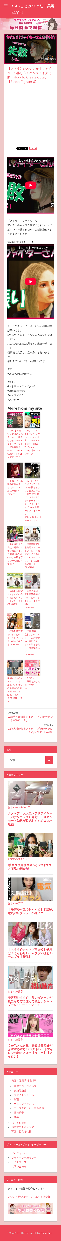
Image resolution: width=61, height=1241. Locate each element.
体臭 (16, 1117)
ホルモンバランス (24, 1103)
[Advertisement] (30, 114)
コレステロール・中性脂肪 (29, 1108)
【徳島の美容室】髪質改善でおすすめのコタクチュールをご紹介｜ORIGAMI (32, 599)
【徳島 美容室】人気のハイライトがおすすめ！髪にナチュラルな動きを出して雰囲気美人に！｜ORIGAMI (32, 643)
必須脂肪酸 (20, 1090)
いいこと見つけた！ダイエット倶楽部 (29, 1196)
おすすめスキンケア (22, 1127)
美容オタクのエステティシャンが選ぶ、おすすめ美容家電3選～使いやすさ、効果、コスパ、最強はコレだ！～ (15, 690)
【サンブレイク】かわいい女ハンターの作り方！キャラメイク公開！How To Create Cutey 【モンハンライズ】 (32, 442)
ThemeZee (46, 1233)
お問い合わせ (18, 1166)
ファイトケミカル (24, 1095)
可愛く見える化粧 (21, 1131)
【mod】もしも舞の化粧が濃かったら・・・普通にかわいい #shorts (15, 487)
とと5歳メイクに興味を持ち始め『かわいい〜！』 (32, 683)
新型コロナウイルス (25, 1086)
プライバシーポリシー (23, 1157)
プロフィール (18, 1153)
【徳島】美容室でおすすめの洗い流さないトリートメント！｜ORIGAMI (15, 597)
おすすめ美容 (18, 1122)
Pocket (33, 148)
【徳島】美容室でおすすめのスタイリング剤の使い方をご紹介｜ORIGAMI (15, 638)
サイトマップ (18, 1162)
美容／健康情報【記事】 (25, 1080)
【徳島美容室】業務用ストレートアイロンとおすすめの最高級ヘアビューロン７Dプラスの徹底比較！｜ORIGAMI (32, 556)
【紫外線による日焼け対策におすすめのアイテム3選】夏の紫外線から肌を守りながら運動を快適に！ (15, 554)
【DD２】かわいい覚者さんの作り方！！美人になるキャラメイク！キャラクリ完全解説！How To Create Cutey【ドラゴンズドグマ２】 (15, 443)
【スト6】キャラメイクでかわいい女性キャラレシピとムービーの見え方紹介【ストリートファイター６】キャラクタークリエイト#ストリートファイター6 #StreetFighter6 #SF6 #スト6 (32, 500)
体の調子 (19, 1112)
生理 (16, 1099)
